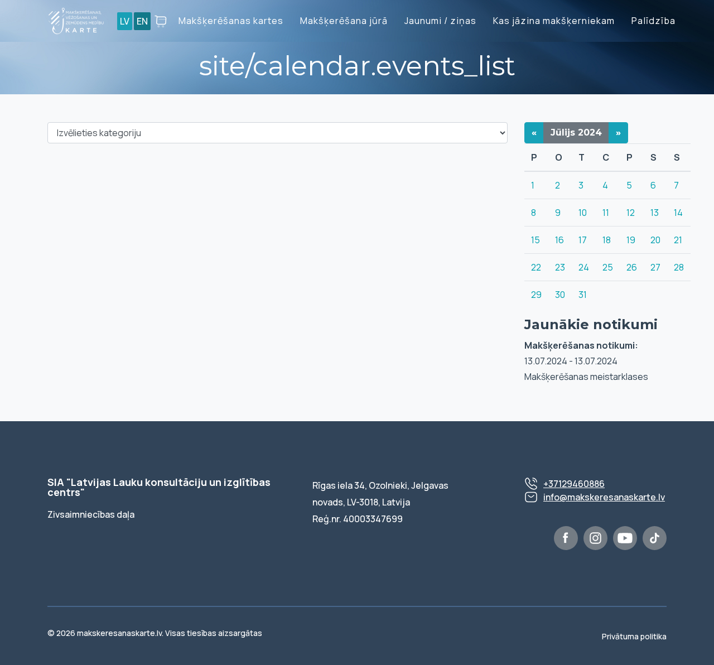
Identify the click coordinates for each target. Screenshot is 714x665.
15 (535, 240)
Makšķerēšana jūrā (344, 21)
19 (630, 240)
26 (631, 267)
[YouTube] (625, 538)
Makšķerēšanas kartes (230, 21)
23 (560, 267)
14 (678, 212)
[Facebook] (566, 538)
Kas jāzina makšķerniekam (554, 21)
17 (582, 240)
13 (654, 212)
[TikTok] (655, 538)
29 (536, 294)
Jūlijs (576, 132)
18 (606, 240)
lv (124, 21)
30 (560, 294)
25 (607, 267)
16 (559, 240)
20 (655, 240)
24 (583, 267)
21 (678, 240)
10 (582, 212)
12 (630, 212)
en (142, 21)
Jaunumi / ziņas (440, 21)
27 (655, 267)
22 (536, 267)
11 (605, 212)
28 (679, 267)
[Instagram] (595, 538)
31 (582, 294)
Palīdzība (653, 21)
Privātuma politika (634, 636)
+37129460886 (574, 484)
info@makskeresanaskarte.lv (604, 497)
